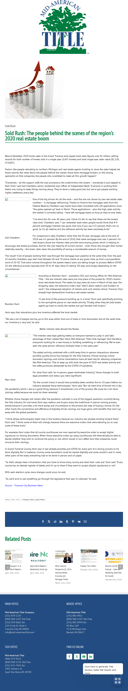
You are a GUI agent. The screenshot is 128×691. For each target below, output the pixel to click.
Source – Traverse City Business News (24, 485)
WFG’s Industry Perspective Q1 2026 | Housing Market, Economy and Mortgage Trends (63, 573)
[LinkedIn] (91, 656)
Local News (40, 499)
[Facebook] (69, 656)
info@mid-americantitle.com (19, 632)
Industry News (28, 499)
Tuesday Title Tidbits (88, 566)
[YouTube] (84, 656)
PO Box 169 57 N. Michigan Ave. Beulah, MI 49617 (76, 629)
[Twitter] (77, 656)
